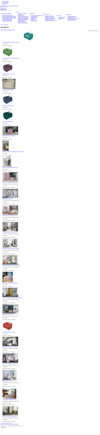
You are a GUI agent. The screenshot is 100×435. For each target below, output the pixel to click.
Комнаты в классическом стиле (51, 18)
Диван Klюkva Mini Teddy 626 (7, 121)
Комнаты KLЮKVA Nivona (7, 15)
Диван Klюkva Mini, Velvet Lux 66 (8, 73)
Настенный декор (71, 17)
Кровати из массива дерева (23, 22)
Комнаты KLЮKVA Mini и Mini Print (9, 16)
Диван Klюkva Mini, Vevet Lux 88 (8, 331)
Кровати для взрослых (22, 21)
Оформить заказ (3, 8)
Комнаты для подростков (49, 17)
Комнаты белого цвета (49, 19)
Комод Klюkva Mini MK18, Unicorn (8, 135)
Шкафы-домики (34, 17)
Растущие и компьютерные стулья (37, 15)
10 (6, 423)
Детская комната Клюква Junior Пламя (9, 399)
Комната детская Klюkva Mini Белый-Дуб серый (11, 265)
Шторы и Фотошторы (72, 19)
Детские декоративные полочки (73, 18)
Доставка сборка (5, 1)
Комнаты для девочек (49, 15)
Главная (1, 24)
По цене (13, 29)
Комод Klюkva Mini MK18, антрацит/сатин (10, 167)
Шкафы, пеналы (34, 18)
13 (9, 423)
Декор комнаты (68, 14)
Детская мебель (31, 13)
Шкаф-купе (33, 19)
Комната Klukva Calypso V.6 (7, 314)
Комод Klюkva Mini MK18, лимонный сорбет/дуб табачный (13, 151)
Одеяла (60, 19)
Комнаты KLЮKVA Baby (7, 19)
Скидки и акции (5, 3)
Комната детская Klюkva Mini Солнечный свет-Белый (12, 297)
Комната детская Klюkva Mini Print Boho (9, 416)
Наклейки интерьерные (72, 16)
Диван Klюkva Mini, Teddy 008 (7, 89)
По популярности (9, 29)
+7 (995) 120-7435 (3, 9)
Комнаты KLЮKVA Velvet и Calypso (9, 18)
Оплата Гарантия (5, 2)
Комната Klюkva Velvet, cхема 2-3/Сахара (9, 363)
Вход (6, 6)
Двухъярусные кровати (22, 13)
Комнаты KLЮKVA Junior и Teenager (9, 17)
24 (93, 30)
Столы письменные (34, 16)
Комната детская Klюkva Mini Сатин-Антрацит (10, 248)
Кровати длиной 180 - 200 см (23, 17)
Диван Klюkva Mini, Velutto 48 (7, 105)
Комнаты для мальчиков (49, 16)
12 (8, 423)
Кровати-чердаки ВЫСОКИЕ (23, 19)
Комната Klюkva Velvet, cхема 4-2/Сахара (9, 346)
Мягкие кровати (21, 15)
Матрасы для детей (62, 17)
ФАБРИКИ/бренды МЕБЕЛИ (6, 13)
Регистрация (2, 6)
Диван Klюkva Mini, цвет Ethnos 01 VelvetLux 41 (11, 42)
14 (10, 423)
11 (7, 423)
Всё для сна (59, 15)
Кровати (17, 11)
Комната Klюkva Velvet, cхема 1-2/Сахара (9, 215)
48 (94, 30)
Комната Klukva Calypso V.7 (7, 198)
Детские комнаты (46, 14)
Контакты (4, 4)
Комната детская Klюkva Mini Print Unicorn (10, 182)
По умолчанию (3, 29)
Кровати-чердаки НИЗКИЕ (23, 18)
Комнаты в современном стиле (50, 20)
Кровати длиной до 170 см (23, 16)
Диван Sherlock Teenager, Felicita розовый (9, 282)
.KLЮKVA (6, 24)
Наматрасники (61, 18)
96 (96, 30)
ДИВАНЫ (20, 14)
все (98, 30)
